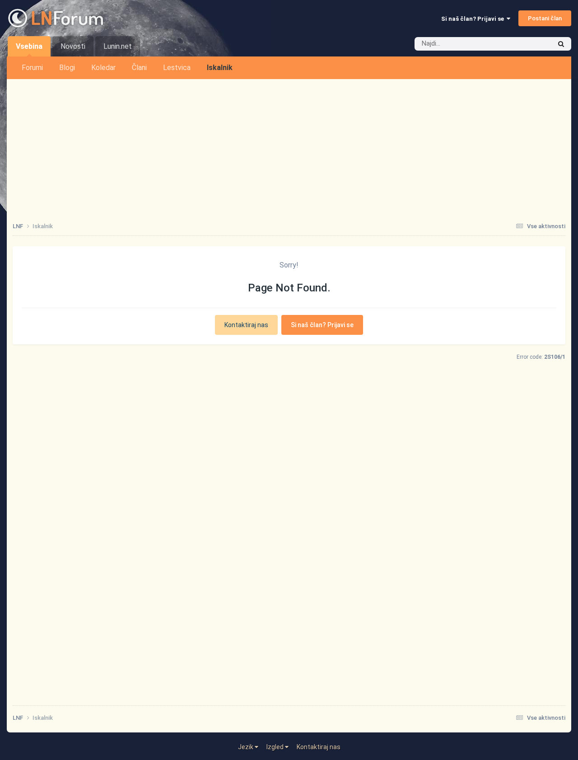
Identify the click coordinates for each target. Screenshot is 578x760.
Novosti (73, 46)
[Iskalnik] (561, 44)
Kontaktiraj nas (246, 324)
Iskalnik (220, 67)
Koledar (103, 67)
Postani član (545, 18)
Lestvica (177, 67)
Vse (534, 44)
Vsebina (29, 46)
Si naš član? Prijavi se (474, 18)
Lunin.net (117, 46)
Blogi (67, 67)
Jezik (246, 747)
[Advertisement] (289, 147)
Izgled (275, 747)
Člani (139, 67)
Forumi (32, 67)
